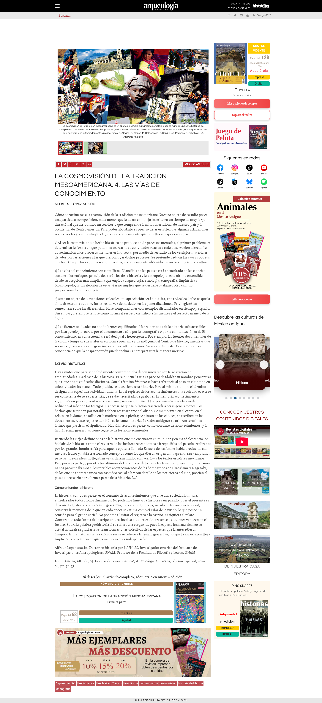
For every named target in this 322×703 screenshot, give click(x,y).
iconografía (63, 689)
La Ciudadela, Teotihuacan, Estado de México (242, 550)
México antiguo (196, 164)
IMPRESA (228, 627)
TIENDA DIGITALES (239, 9)
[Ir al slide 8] (258, 398)
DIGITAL (227, 634)
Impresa (125, 613)
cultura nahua (149, 683)
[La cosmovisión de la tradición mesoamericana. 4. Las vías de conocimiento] (70, 148)
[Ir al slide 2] (231, 398)
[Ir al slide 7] (253, 398)
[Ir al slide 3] (235, 398)
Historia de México (190, 683)
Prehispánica (85, 683)
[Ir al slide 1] (226, 398)
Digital (126, 620)
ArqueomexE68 (65, 683)
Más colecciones (242, 299)
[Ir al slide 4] (240, 398)
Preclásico (103, 683)
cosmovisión (168, 683)
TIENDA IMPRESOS (239, 4)
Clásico (116, 683)
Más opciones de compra (242, 104)
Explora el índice (242, 115)
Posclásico (130, 683)
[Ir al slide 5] (244, 398)
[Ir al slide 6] (249, 398)
